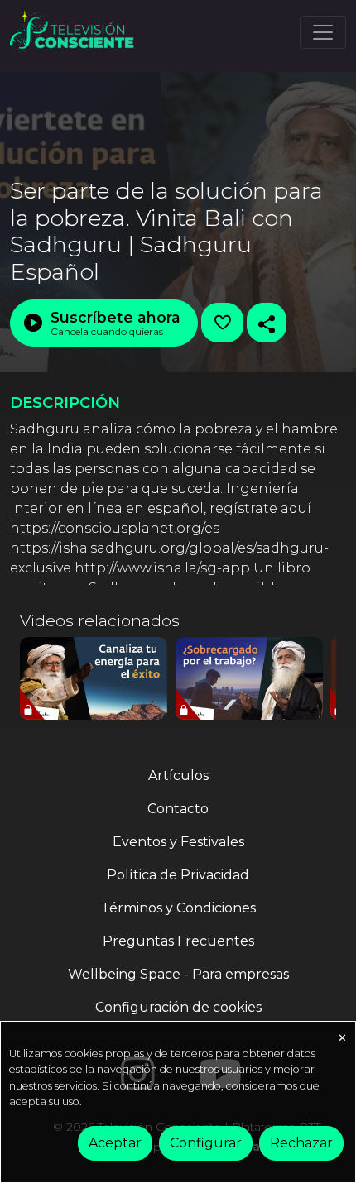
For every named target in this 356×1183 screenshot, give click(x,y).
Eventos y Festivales (178, 842)
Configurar (206, 1143)
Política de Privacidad (178, 875)
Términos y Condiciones (178, 908)
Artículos (178, 775)
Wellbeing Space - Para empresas (178, 974)
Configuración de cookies (178, 1007)
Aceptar (115, 1143)
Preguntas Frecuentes (178, 941)
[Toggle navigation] (323, 32)
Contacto (178, 809)
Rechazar (301, 1143)
